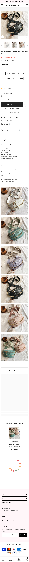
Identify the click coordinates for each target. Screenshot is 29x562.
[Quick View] (19, 431)
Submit (23, 535)
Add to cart (12, 104)
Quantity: (3, 96)
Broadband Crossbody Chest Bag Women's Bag (14, 445)
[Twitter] (4, 117)
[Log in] (23, 5)
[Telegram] (14, 117)
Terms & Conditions (14, 108)
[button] (23, 37)
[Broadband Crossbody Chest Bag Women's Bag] (14, 433)
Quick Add (14, 441)
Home (2, 9)
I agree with (6, 108)
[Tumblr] (10, 117)
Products (7, 9)
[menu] (2, 5)
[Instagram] (8, 520)
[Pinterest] (7, 117)
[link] (14, 412)
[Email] (17, 117)
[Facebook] (1, 117)
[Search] (6, 5)
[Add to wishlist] (25, 105)
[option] (14, 25)
